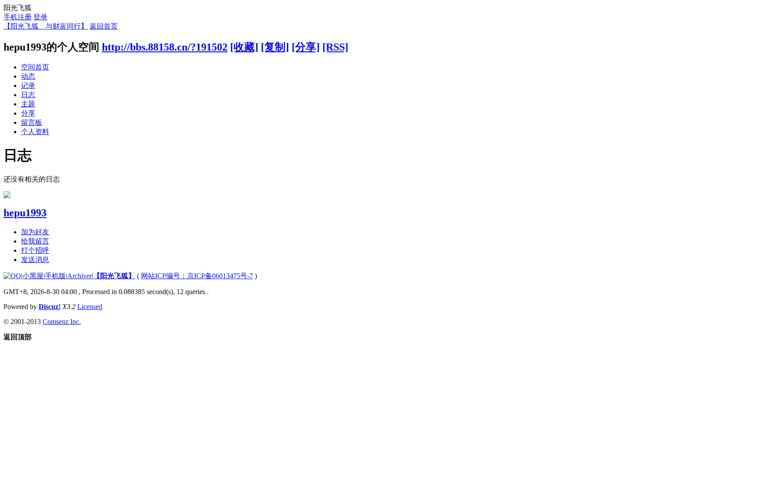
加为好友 (35, 232)
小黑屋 (32, 276)
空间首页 (35, 67)
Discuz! (50, 306)
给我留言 (35, 241)
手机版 (55, 276)
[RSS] (335, 47)
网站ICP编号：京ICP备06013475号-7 (197, 276)
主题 (28, 104)
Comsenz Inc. (62, 321)
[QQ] (12, 276)
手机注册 (18, 17)
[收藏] (244, 47)
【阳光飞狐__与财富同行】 (46, 26)
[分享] (306, 47)
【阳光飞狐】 (114, 276)
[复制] (275, 47)
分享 (28, 113)
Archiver (79, 276)
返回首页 (104, 26)
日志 (28, 94)
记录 (28, 85)
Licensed (89, 306)
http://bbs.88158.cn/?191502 (165, 47)
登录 (40, 17)
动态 (28, 76)
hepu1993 (25, 212)
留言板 (31, 122)
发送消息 (35, 259)
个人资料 (35, 131)
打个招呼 (35, 250)
